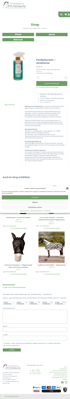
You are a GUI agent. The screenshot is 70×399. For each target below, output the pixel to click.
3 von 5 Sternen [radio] (33, 303)
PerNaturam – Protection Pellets (18, 218)
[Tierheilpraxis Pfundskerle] (12, 365)
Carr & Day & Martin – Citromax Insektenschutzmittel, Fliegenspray (52, 219)
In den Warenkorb (52, 83)
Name (5, 326)
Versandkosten (55, 69)
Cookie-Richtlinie (24, 210)
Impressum (47, 210)
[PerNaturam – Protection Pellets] (18, 185)
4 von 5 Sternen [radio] (46, 303)
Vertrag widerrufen (12, 396)
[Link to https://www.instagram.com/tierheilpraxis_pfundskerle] (66, 382)
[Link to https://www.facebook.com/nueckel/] (62, 382)
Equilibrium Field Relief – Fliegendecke (52, 265)
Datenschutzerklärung (36, 210)
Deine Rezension (9, 308)
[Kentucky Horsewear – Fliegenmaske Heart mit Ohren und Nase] (18, 233)
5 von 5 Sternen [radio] (59, 303)
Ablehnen (35, 202)
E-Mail (5, 335)
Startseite (25, 28)
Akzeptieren (35, 197)
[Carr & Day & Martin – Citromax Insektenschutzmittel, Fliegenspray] (51, 185)
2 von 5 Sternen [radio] (20, 303)
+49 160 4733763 (35, 372)
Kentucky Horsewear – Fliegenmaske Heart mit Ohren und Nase (18, 266)
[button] (67, 188)
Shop (35, 24)
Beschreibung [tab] (10, 105)
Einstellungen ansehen (35, 207)
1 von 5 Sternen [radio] (7, 303)
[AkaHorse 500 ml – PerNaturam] (18, 65)
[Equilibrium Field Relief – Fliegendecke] (51, 233)
